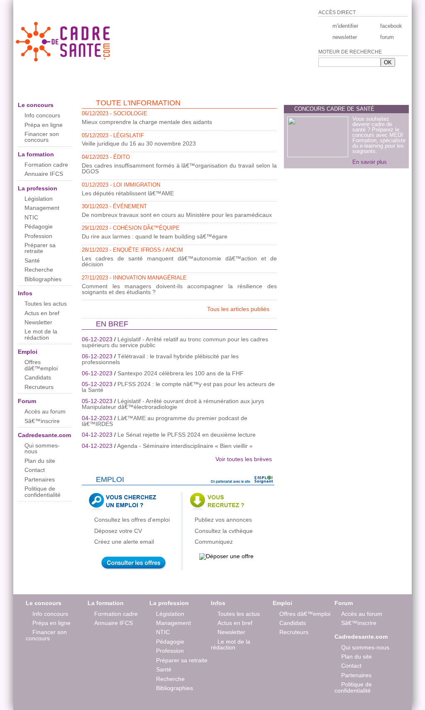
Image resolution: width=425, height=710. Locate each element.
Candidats (37, 377)
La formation (36, 154)
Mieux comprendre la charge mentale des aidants (147, 122)
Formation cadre (46, 164)
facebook (390, 26)
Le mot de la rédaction (40, 334)
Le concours (36, 105)
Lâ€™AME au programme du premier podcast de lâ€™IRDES (164, 421)
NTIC (31, 217)
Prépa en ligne (43, 125)
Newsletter (38, 322)
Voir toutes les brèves (243, 459)
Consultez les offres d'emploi (132, 519)
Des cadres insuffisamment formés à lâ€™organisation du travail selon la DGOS (179, 168)
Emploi (27, 351)
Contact (34, 470)
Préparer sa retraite (40, 248)
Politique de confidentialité (42, 491)
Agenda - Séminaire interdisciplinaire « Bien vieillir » (185, 446)
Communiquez (214, 541)
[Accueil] (64, 61)
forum (387, 37)
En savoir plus (369, 162)
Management (41, 207)
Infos (25, 293)
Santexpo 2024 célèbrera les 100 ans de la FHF (180, 373)
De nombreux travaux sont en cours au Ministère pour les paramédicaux (177, 215)
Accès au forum (45, 411)
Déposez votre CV (118, 531)
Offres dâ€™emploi (41, 365)
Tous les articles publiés (239, 309)
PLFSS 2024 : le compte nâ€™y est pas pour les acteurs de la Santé (178, 387)
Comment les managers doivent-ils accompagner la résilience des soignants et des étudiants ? (179, 289)
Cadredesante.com (44, 435)
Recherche (38, 269)
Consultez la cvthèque (224, 531)
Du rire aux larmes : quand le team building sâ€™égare (154, 236)
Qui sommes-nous (42, 448)
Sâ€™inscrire (42, 421)
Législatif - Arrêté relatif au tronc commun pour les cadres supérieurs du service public (175, 342)
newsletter (344, 37)
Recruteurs (39, 387)
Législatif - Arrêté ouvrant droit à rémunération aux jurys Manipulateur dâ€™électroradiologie (173, 404)
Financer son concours (41, 137)
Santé (32, 260)
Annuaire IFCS (43, 173)
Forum (27, 401)
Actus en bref (41, 313)
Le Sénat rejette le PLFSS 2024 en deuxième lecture (186, 434)
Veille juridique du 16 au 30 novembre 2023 (139, 143)
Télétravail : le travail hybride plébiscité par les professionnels (160, 359)
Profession (38, 236)
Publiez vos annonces (223, 519)
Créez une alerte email (124, 541)
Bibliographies (42, 279)
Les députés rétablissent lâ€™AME (128, 193)
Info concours (42, 115)
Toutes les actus (45, 303)
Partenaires (39, 479)
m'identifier (345, 26)
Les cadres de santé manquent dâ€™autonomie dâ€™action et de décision (179, 261)
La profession (37, 188)
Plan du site (39, 460)
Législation (38, 198)
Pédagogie (38, 226)
